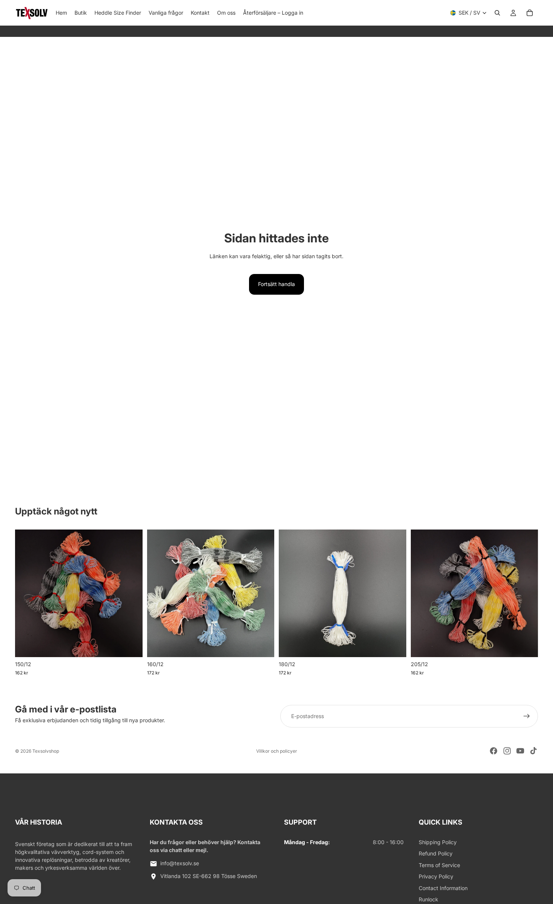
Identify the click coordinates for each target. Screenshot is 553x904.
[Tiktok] (533, 750)
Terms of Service (439, 865)
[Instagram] (507, 750)
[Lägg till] (394, 646)
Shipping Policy (438, 842)
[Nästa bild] (131, 593)
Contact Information (443, 888)
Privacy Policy (436, 876)
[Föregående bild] (26, 593)
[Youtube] (520, 750)
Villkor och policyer (276, 751)
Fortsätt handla (276, 284)
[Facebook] (493, 750)
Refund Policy (436, 853)
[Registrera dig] (527, 716)
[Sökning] (497, 13)
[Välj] (131, 646)
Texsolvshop (45, 751)
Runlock (428, 899)
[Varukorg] (529, 13)
